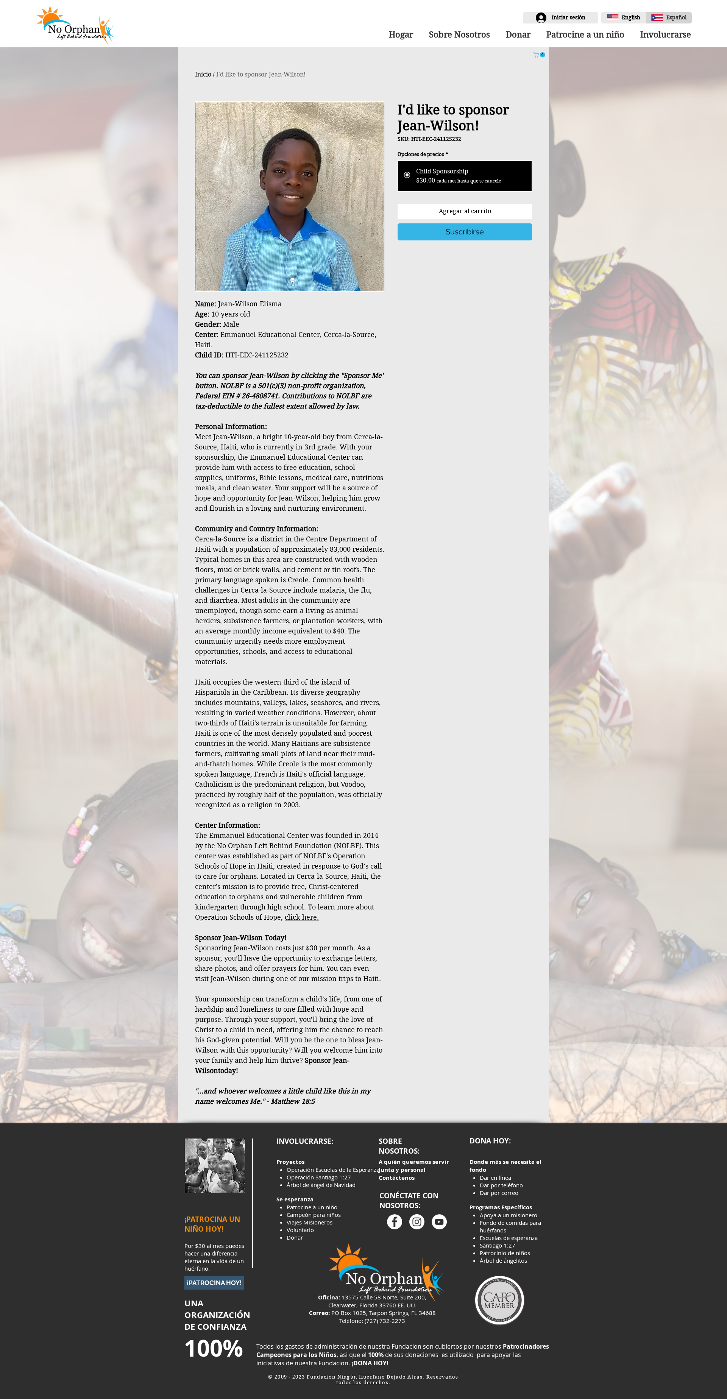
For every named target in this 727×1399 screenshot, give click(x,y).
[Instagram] (416, 1221)
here (309, 917)
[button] (663, 34)
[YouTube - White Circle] (439, 1221)
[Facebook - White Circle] (394, 1221)
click (293, 917)
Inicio (203, 74)
